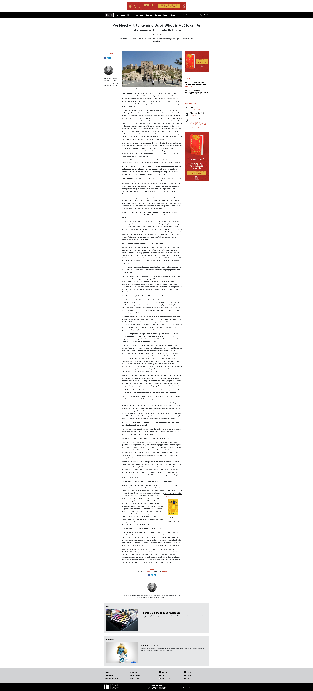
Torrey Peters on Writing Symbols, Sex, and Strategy (195, 83)
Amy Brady (157, 35)
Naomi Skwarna (190, 96)
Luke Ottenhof (195, 109)
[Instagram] (160, 675)
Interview (108, 53)
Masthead (133, 672)
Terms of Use (134, 678)
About (107, 672)
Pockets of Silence (197, 119)
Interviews (139, 15)
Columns (149, 15)
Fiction (130, 15)
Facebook (205, 15)
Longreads (121, 15)
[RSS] (185, 678)
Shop (173, 15)
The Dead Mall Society (198, 113)
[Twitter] (108, 58)
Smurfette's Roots (150, 645)
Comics (158, 15)
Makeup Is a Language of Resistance (160, 612)
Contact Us (109, 675)
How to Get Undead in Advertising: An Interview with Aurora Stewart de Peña (197, 92)
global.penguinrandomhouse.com (192, 687)
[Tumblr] (185, 675)
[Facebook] (105, 58)
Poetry (165, 15)
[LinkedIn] (110, 58)
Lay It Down (194, 107)
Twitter (207, 15)
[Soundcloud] (160, 678)
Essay (142, 610)
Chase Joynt (188, 86)
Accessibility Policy (111, 678)
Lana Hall (193, 115)
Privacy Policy (135, 675)
